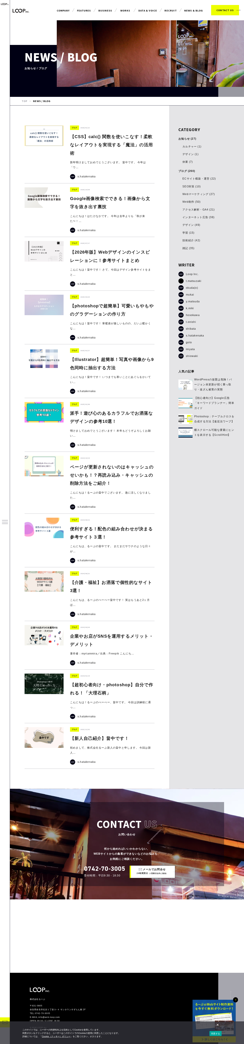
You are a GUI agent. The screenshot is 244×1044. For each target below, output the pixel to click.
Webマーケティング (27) (198, 194)
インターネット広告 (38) (198, 217)
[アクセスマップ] (127, 936)
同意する (215, 1033)
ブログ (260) (186, 171)
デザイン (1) (190, 154)
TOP (25, 101)
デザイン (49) (191, 224)
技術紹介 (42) (191, 240)
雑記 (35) (188, 248)
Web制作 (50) (191, 201)
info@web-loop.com (49, 1017)
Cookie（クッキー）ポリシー (56, 1036)
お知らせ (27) (187, 138)
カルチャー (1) (191, 146)
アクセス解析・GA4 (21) (198, 209)
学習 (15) (188, 232)
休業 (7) (187, 161)
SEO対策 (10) (191, 186)
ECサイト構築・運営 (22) (199, 178)
